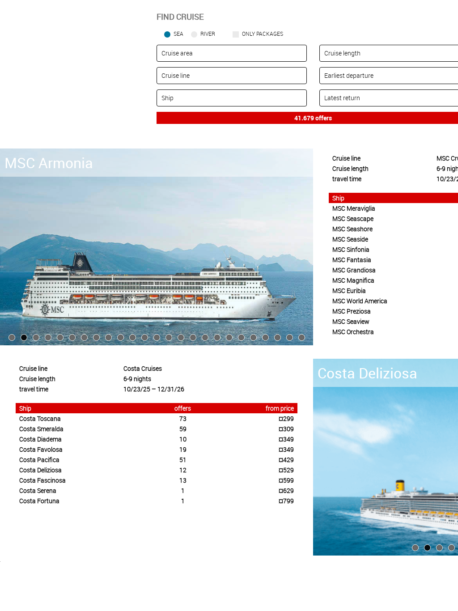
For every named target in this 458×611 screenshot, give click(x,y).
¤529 (286, 470)
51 (183, 459)
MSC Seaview (350, 321)
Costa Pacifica (39, 459)
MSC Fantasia (351, 259)
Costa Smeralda (41, 428)
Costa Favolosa (41, 449)
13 (183, 480)
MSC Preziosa (351, 311)
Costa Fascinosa (42, 480)
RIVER (207, 33)
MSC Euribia (349, 290)
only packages (262, 33)
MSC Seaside (350, 239)
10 (183, 439)
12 (183, 470)
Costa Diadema (40, 439)
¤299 (286, 418)
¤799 (286, 500)
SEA (178, 33)
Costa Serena (37, 490)
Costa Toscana (40, 418)
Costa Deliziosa (40, 470)
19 (183, 449)
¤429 (286, 459)
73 (183, 418)
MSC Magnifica (353, 280)
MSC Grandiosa (354, 270)
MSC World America (359, 301)
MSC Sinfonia (350, 249)
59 (183, 428)
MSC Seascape (352, 218)
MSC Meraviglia (353, 208)
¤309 (286, 428)
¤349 (286, 439)
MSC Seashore (352, 229)
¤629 (286, 490)
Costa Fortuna (39, 500)
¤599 (286, 480)
